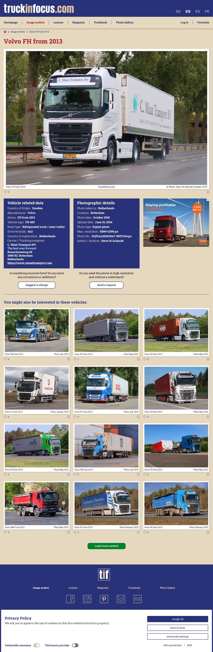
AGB (189, 645)
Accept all (177, 619)
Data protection (173, 645)
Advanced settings (178, 636)
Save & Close (177, 627)
